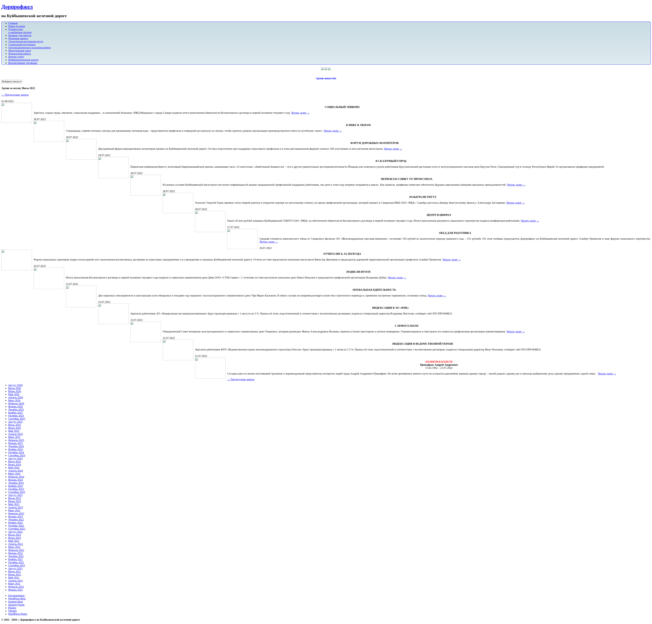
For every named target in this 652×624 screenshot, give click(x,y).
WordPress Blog (17, 598)
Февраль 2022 (16, 550)
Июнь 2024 (14, 464)
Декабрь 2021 (16, 556)
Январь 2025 (15, 443)
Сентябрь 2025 (16, 418)
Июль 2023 (14, 498)
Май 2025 (13, 431)
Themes (12, 610)
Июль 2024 (14, 461)
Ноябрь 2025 (15, 412)
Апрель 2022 (15, 544)
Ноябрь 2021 (15, 559)
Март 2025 (14, 437)
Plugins (12, 607)
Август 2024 (15, 458)
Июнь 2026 (14, 391)
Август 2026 (15, 385)
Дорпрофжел (17, 7)
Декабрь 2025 (16, 409)
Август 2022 (15, 531)
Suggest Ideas (15, 601)
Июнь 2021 (14, 574)
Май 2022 (13, 540)
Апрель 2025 (15, 434)
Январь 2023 (15, 516)
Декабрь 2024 (16, 446)
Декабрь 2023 (16, 482)
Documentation (16, 595)
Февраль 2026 (16, 403)
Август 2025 (15, 421)
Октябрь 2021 (16, 562)
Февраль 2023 (16, 513)
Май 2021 (13, 577)
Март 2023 (14, 510)
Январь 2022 (15, 553)
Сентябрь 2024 (16, 455)
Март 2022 (14, 547)
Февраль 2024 (16, 476)
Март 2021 (14, 583)
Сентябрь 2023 (16, 492)
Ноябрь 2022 (15, 522)
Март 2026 (14, 400)
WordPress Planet (17, 613)
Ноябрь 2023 (15, 486)
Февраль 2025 (16, 440)
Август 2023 (15, 495)
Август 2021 (15, 568)
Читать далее (300, 112)
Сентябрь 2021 (16, 565)
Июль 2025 (14, 424)
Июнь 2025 (14, 427)
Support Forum (16, 604)
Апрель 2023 (15, 507)
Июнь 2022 (14, 537)
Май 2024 (13, 467)
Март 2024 (14, 473)
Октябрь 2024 (16, 452)
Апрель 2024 (15, 470)
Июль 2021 (14, 571)
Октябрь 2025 (16, 415)
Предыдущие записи (15, 94)
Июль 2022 (14, 534)
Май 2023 (13, 504)
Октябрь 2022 (16, 525)
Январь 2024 (15, 479)
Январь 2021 (15, 589)
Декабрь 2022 (16, 519)
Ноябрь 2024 (15, 449)
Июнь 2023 (14, 501)
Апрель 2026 (15, 397)
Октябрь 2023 (16, 489)
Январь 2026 (15, 406)
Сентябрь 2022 (16, 528)
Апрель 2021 (15, 580)
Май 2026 (13, 394)
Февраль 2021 (16, 586)
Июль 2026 (14, 388)
